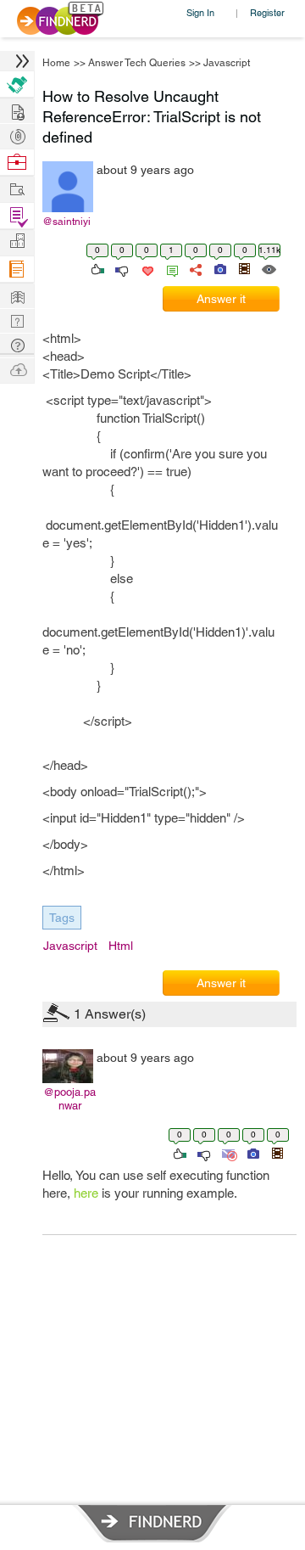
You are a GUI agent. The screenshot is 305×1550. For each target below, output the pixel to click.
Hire (17, 84)
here (86, 1193)
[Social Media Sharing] (194, 268)
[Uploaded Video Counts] (244, 268)
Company (17, 241)
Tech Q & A (17, 319)
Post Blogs (17, 368)
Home (56, 63)
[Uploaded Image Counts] (219, 268)
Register (267, 12)
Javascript (226, 63)
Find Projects (17, 188)
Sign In (200, 12)
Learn (17, 269)
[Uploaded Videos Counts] (277, 1152)
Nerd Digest (17, 295)
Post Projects (17, 110)
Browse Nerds (17, 134)
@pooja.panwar (69, 1099)
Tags (62, 917)
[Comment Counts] (169, 268)
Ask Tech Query (17, 344)
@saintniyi (66, 221)
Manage (17, 216)
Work (17, 162)
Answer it (221, 299)
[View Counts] (268, 268)
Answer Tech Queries (137, 63)
